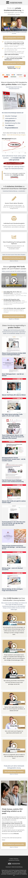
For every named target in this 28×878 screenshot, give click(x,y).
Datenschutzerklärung (17, 867)
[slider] (5, 25)
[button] (14, 67)
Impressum (8, 867)
